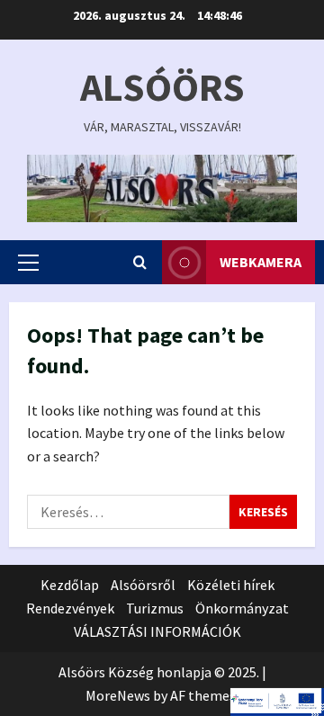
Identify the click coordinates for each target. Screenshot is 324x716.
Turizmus (155, 608)
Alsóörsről (143, 585)
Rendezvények (70, 608)
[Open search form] (140, 262)
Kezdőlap (69, 585)
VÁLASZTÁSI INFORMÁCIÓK (157, 631)
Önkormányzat (242, 608)
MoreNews (118, 695)
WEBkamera (261, 262)
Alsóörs (162, 87)
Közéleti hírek (230, 585)
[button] (28, 263)
